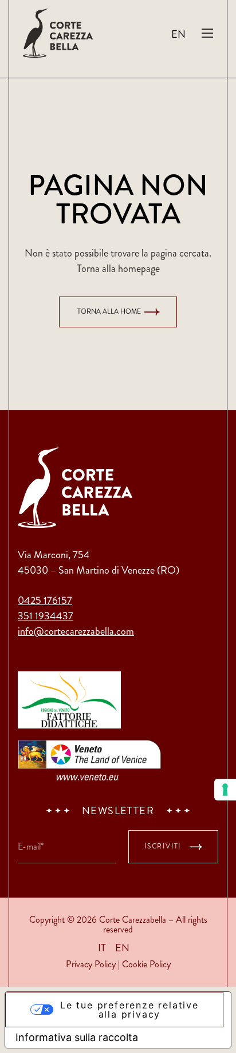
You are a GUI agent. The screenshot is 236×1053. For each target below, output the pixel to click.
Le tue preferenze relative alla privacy (129, 1009)
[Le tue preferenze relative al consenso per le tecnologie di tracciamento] (225, 789)
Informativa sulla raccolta (76, 1037)
